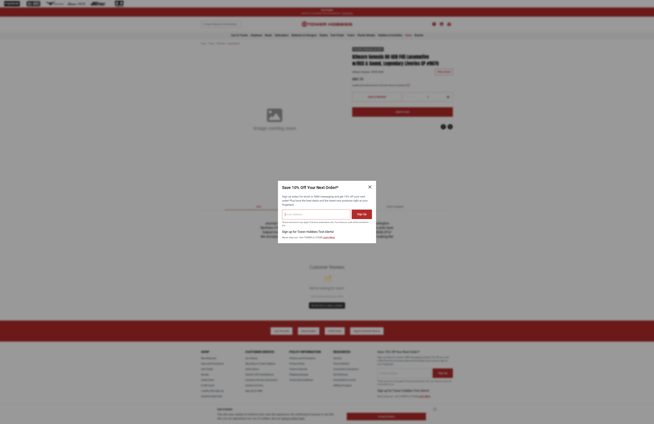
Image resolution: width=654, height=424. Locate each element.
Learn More (329, 237)
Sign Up (362, 214)
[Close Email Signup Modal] (370, 187)
